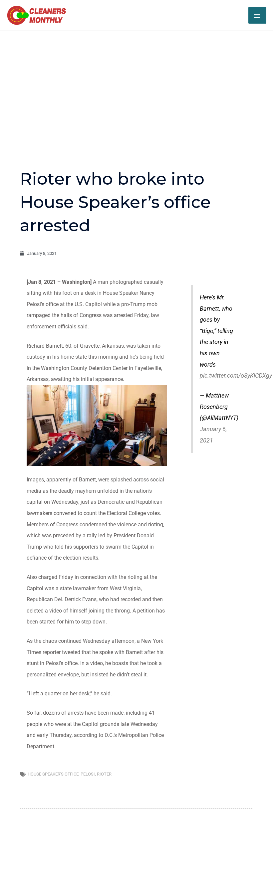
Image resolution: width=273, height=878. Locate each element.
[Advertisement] (136, 80)
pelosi (88, 774)
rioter (104, 774)
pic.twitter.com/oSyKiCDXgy (236, 375)
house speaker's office (53, 774)
